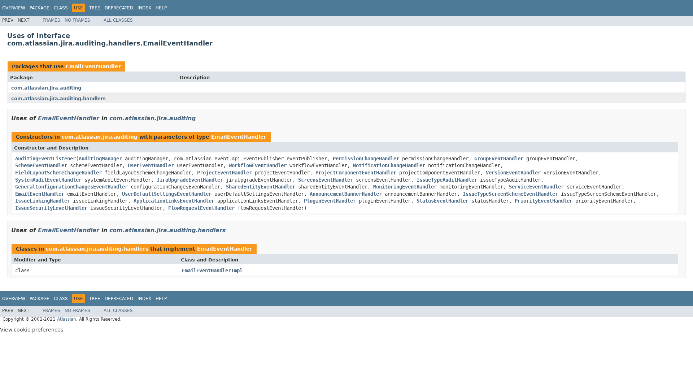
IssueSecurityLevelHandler (51, 208)
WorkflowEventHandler (258, 165)
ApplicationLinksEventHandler (174, 201)
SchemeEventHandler (41, 165)
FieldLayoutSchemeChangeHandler (58, 173)
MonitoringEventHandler (405, 187)
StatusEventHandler (442, 201)
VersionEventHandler (513, 173)
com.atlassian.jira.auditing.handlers (58, 98)
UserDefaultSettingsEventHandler (167, 194)
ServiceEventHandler (536, 187)
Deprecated (119, 7)
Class (61, 7)
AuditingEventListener (45, 158)
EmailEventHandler (93, 66)
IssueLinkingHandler (42, 201)
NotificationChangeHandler (389, 165)
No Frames (77, 20)
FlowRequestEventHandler (201, 208)
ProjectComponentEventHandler (355, 173)
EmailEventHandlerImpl (212, 270)
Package (39, 7)
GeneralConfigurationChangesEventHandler (71, 187)
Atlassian (66, 319)
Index (144, 7)
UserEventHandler (151, 165)
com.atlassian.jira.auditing (46, 88)
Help (161, 7)
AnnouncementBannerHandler (346, 194)
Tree (94, 7)
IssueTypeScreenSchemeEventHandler (510, 194)
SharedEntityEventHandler (260, 187)
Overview (13, 7)
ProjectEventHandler (224, 173)
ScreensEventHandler (325, 180)
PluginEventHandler (330, 201)
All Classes (118, 20)
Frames (51, 20)
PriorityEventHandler (543, 201)
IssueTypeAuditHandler (447, 180)
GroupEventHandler (498, 158)
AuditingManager (100, 158)
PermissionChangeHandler (366, 158)
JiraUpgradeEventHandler (190, 180)
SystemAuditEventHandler (48, 180)
